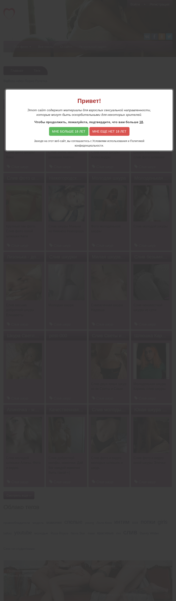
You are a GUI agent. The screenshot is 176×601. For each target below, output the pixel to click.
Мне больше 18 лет (68, 131)
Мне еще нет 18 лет (109, 131)
